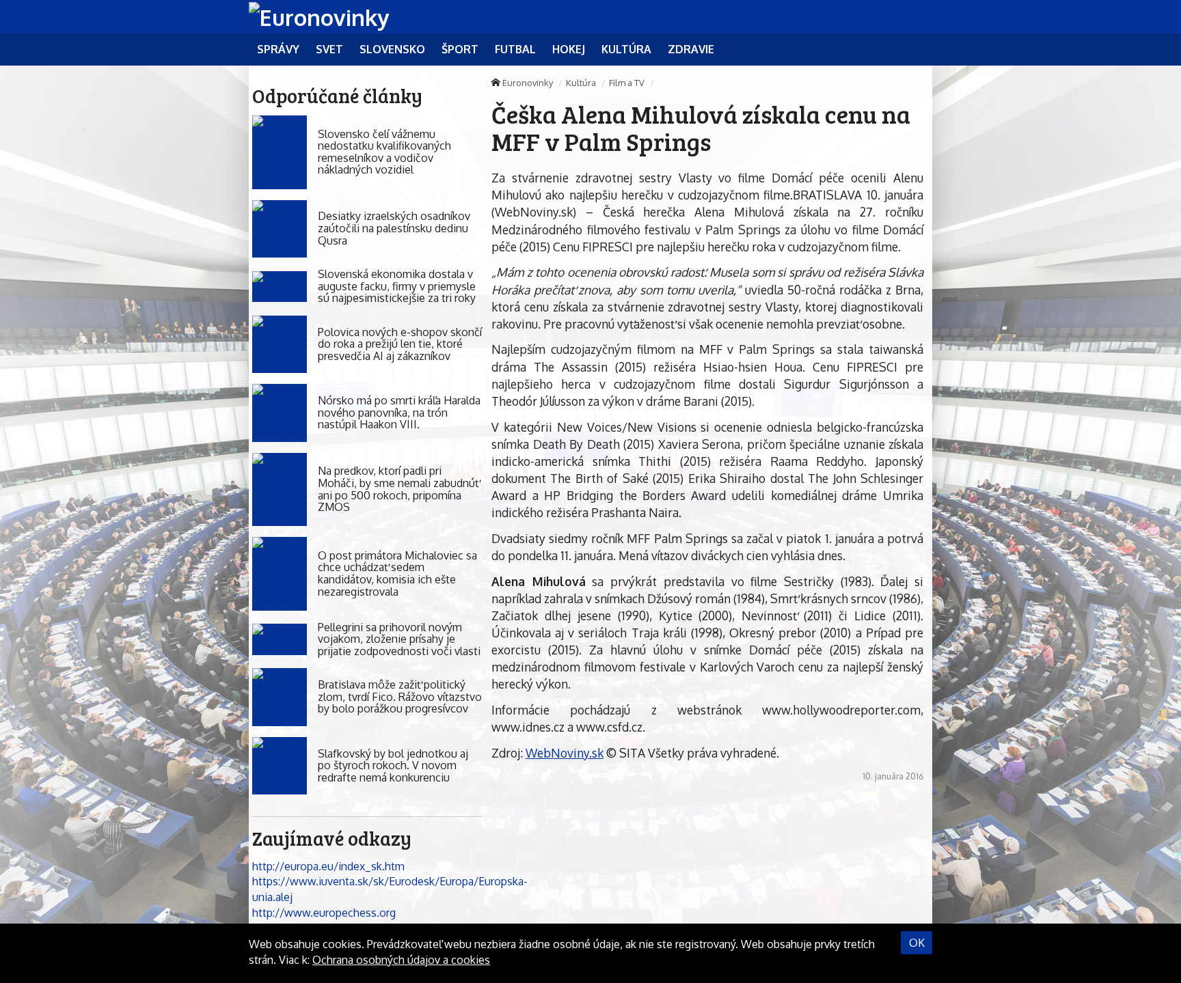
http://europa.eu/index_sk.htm (328, 866)
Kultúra (581, 82)
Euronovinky (527, 82)
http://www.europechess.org (324, 912)
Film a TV (626, 82)
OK (917, 943)
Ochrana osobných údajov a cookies (401, 960)
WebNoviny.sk (564, 752)
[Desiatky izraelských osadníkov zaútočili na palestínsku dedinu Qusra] (279, 229)
